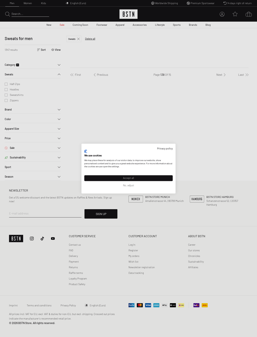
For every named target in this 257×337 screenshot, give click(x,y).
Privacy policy (165, 148)
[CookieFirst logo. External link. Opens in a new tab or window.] (85, 151)
